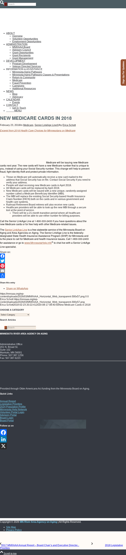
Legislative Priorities (11, 404)
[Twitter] (45, 260)
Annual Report (8, 401)
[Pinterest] (45, 265)
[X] (63, 446)
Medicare (28, 125)
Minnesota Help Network (13, 409)
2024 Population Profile (13, 406)
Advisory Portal (8, 415)
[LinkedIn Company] (63, 439)
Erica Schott (69, 125)
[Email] (45, 270)
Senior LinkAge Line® (47, 125)
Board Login (6, 417)
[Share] (45, 275)
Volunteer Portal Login (12, 412)
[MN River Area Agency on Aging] (23, 28)
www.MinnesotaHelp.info (38, 243)
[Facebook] (45, 256)
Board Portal (7, 420)
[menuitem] (66, 37)
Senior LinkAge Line (16, 229)
